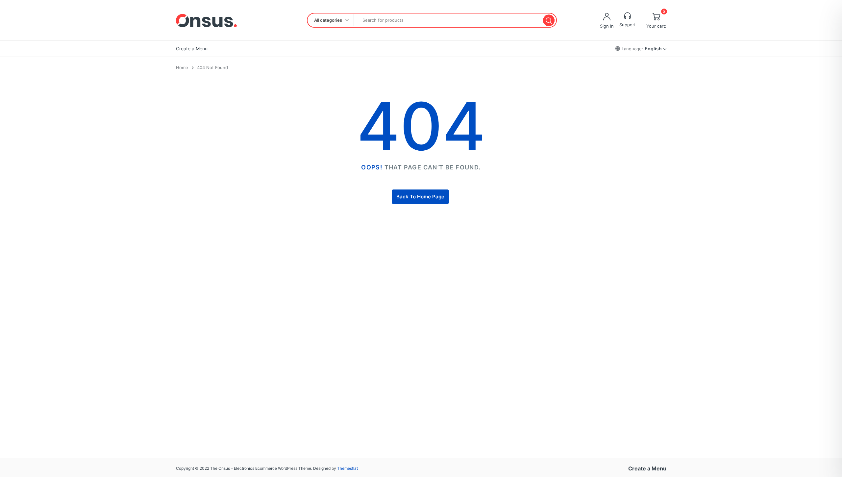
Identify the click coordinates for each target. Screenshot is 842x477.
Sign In (607, 26)
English (653, 48)
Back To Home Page (420, 196)
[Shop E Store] (206, 20)
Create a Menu (192, 48)
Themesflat (347, 468)
